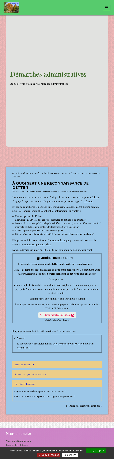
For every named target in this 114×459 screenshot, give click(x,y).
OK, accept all (96, 450)
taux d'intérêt (47, 233)
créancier (88, 201)
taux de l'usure (86, 233)
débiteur (94, 197)
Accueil (14, 84)
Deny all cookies (50, 455)
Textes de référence (24, 364)
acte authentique (60, 240)
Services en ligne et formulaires (29, 374)
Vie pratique (28, 83)
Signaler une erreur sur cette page (84, 405)
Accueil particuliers (21, 172)
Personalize (70, 455)
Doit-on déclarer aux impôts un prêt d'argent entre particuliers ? (45, 396)
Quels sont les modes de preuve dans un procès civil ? (41, 391)
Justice (37, 172)
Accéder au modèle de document (57, 315)
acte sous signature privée (37, 244)
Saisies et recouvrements (56, 172)
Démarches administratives (52, 83)
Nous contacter (18, 433)
